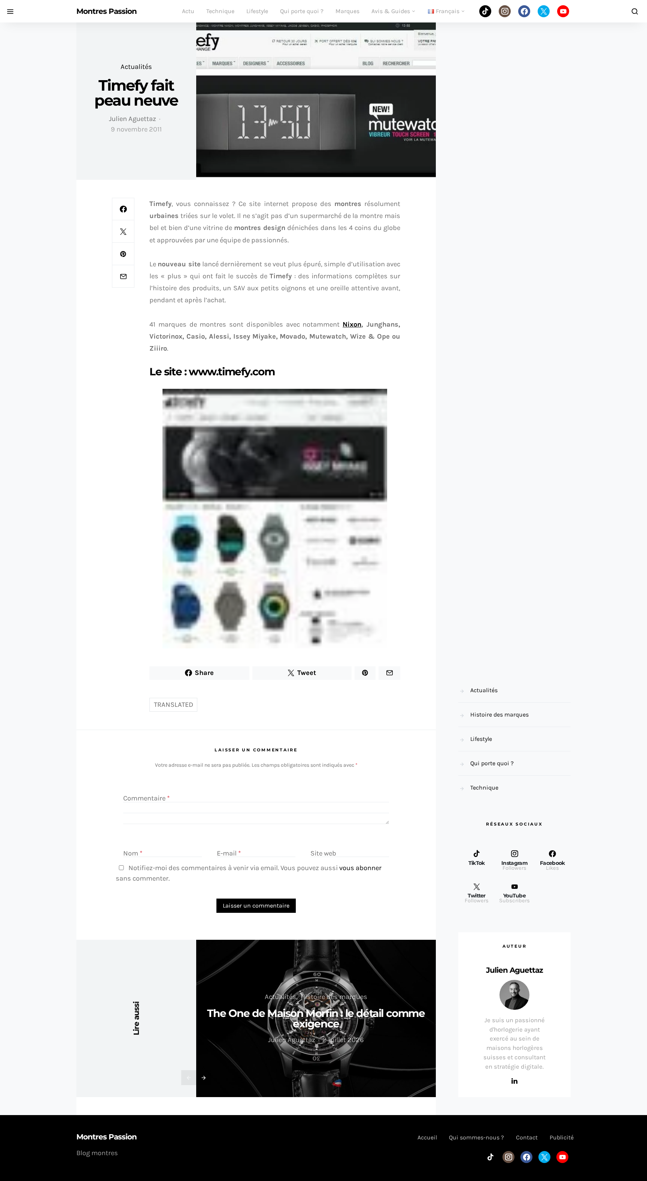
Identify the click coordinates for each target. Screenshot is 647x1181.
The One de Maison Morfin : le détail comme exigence (316, 1018)
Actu (188, 11)
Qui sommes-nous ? (476, 1137)
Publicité (562, 1137)
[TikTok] (485, 11)
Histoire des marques (334, 997)
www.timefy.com (231, 371)
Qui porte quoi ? (302, 11)
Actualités (136, 67)
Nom (133, 853)
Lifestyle (257, 11)
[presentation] (188, 1077)
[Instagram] (505, 11)
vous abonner (360, 868)
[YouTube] (563, 11)
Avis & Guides (390, 11)
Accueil (427, 1137)
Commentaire (146, 798)
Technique (220, 11)
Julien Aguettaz (132, 119)
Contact (527, 1137)
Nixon (352, 324)
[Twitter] (544, 11)
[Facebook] (524, 11)
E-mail (229, 853)
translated (173, 704)
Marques (347, 11)
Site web (323, 853)
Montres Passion (106, 11)
